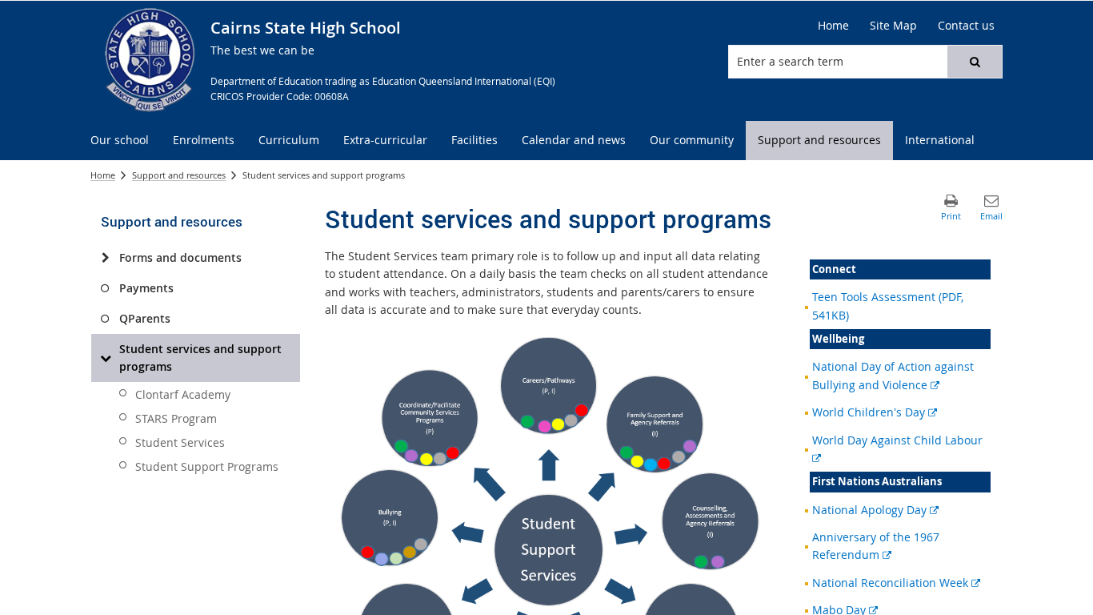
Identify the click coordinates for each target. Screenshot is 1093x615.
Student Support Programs (206, 466)
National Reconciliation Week (896, 582)
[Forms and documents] (105, 257)
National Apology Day (875, 509)
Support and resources (179, 175)
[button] (974, 62)
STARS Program (176, 418)
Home (102, 175)
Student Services (180, 442)
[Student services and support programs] (105, 358)
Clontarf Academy (182, 394)
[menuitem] (119, 140)
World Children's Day (874, 412)
